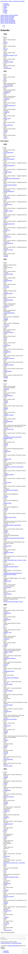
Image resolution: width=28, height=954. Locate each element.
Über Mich (5, 3)
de (4, 25)
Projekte (5, 7)
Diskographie (6, 5)
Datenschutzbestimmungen (14, 945)
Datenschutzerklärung (5, 943)
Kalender (5, 10)
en (4, 26)
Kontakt (5, 12)
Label (4, 8)
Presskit (5, 11)
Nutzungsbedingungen (16, 943)
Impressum (5, 950)
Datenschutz (6, 952)
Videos (5, 6)
